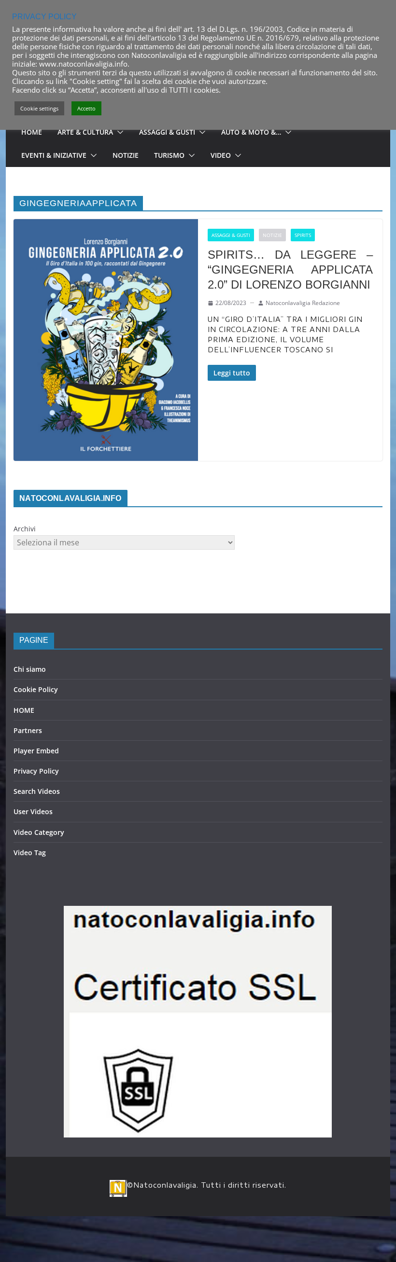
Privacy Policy (36, 771)
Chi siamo (30, 669)
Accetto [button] (86, 108)
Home (31, 132)
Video (221, 155)
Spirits (303, 235)
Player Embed (36, 750)
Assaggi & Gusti (167, 132)
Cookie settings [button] (39, 108)
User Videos (33, 811)
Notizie (126, 155)
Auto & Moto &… (251, 132)
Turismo (169, 155)
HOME (24, 710)
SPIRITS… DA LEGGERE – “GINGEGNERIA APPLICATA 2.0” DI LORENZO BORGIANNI (290, 269)
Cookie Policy (36, 689)
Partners (28, 730)
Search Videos (37, 791)
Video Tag (30, 852)
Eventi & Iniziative (53, 155)
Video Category (39, 832)
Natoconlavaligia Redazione (303, 303)
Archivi (25, 528)
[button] (118, 132)
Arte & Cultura (85, 132)
